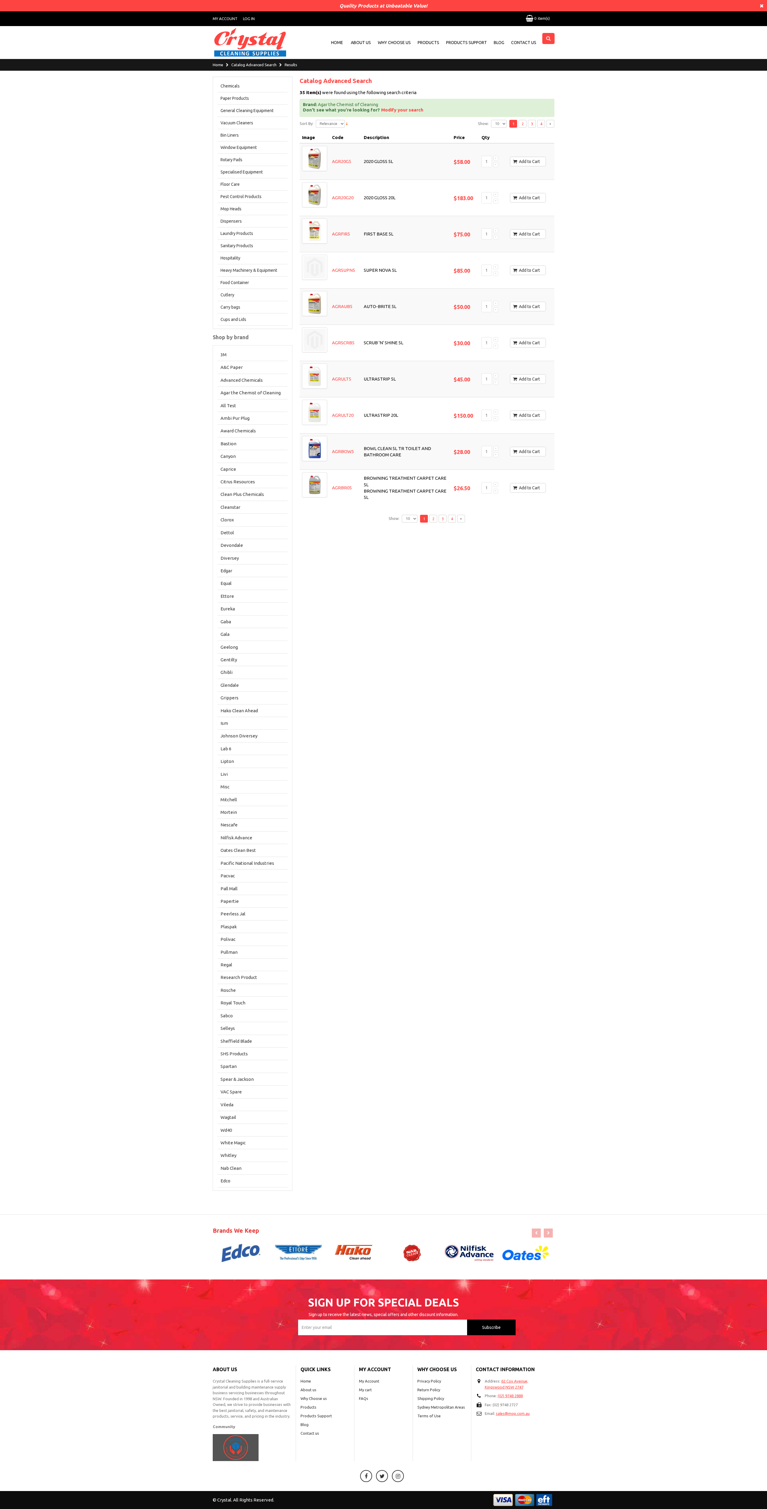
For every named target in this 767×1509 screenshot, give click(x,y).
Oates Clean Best (238, 850)
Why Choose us (314, 1398)
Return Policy (428, 1390)
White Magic (233, 1142)
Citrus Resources (238, 481)
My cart (365, 1390)
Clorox (227, 519)
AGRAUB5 (342, 306)
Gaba (226, 621)
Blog (499, 42)
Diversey (230, 558)
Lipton (227, 761)
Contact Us (523, 42)
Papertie (230, 901)
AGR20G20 (343, 197)
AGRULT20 (343, 415)
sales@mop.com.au (513, 1413)
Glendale (230, 685)
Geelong (229, 647)
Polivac (228, 939)
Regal (226, 964)
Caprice (228, 469)
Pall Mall (229, 888)
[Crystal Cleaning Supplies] (250, 42)
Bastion (228, 443)
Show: (483, 124)
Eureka (228, 608)
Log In (249, 18)
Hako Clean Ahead (239, 710)
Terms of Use (429, 1416)
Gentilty (229, 659)
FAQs (363, 1398)
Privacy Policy (429, 1381)
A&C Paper (232, 367)
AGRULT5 (341, 378)
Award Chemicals (238, 430)
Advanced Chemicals (242, 380)
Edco (225, 1180)
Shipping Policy (430, 1398)
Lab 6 (226, 748)
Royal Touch (233, 1002)
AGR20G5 (341, 161)
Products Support (466, 42)
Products (428, 42)
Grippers (229, 697)
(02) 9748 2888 (510, 1396)
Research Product (239, 977)
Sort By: (306, 124)
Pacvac (228, 875)
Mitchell (229, 799)
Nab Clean (231, 1168)
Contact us (310, 1433)
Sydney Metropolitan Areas (441, 1407)
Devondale (232, 545)
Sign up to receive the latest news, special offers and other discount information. (383, 1314)
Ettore (227, 596)
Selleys (228, 1028)
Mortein (229, 812)
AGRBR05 (342, 487)
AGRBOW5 (343, 451)
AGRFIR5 (341, 233)
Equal (226, 583)
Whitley (228, 1155)
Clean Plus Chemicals (242, 494)
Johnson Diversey (239, 735)
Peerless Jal (233, 913)
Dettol (227, 532)
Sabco (227, 1015)
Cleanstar (230, 507)
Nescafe (229, 824)
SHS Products (234, 1053)
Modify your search (402, 109)
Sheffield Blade (236, 1041)
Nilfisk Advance (236, 837)
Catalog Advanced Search (254, 65)
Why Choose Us (394, 42)
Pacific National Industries (247, 863)
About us (308, 1390)
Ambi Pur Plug (235, 418)
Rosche (228, 990)
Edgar (226, 570)
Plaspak (229, 926)
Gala (225, 634)
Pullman (229, 952)
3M (224, 354)
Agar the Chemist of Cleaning (251, 392)
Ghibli (226, 672)
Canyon (228, 456)
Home (218, 65)
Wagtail (228, 1117)
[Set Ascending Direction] (347, 123)
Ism (224, 723)
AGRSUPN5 (343, 270)
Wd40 (226, 1130)
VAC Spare (231, 1091)
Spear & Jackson (237, 1079)
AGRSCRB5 (343, 342)
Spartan (229, 1066)
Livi (224, 774)
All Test (228, 405)
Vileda (227, 1104)
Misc (225, 786)
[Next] (550, 124)
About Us (361, 42)
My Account (225, 18)
